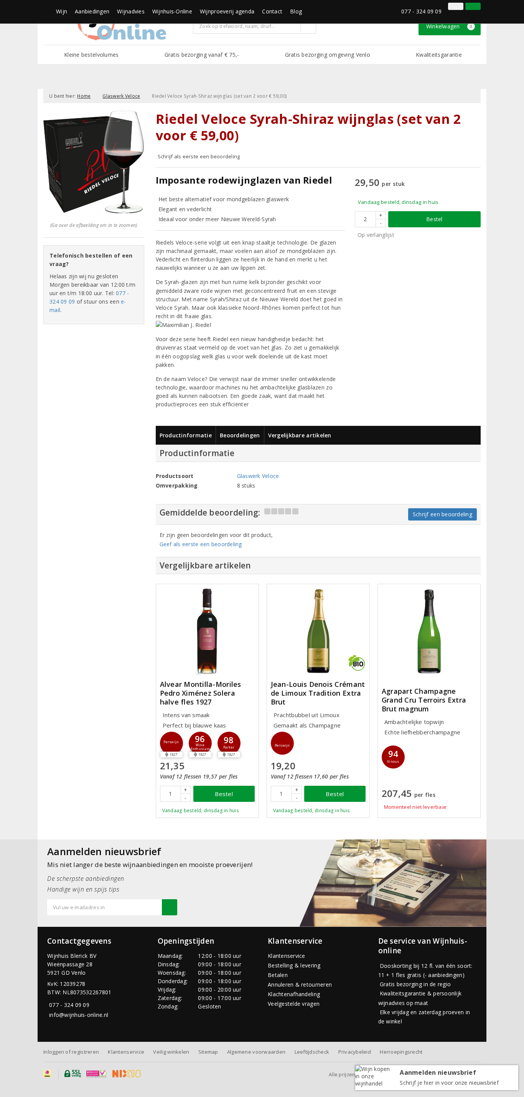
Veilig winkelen (171, 1051)
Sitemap (208, 1051)
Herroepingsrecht (401, 1051)
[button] (171, 743)
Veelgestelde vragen (294, 1003)
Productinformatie (186, 435)
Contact (272, 11)
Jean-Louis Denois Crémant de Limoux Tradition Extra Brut (318, 693)
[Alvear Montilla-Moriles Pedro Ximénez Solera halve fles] (207, 631)
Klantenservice (286, 955)
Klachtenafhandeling (294, 994)
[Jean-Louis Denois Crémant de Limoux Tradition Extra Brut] (318, 631)
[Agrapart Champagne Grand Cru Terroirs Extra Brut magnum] (429, 631)
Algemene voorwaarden (256, 1051)
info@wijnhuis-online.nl (78, 1014)
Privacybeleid (354, 1051)
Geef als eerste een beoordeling (201, 544)
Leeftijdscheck (312, 1051)
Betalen (278, 975)
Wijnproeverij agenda (227, 11)
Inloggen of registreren (71, 1051)
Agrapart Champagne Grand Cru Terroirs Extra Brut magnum (424, 700)
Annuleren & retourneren (300, 984)
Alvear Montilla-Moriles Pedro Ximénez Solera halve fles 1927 (200, 693)
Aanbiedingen (92, 11)
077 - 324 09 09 (421, 11)
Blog (296, 11)
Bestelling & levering (294, 965)
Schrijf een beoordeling (442, 514)
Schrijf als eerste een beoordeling (199, 156)
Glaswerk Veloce (121, 96)
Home (84, 96)
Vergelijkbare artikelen (299, 435)
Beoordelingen (240, 435)
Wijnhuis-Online (172, 11)
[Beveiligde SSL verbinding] (96, 1073)
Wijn (61, 11)
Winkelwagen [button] (449, 26)
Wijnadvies (131, 11)
